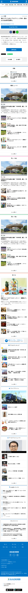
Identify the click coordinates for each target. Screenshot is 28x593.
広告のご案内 (4, 567)
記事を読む (14, 49)
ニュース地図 (3, 16)
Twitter (14, 555)
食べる (7, 4)
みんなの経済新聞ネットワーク (14, 579)
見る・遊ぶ (11, 4)
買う (15, 4)
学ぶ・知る (25, 4)
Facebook (10, 555)
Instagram (17, 555)
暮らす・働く (20, 4)
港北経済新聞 (14, 2)
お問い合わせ (4, 565)
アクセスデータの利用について (7, 563)
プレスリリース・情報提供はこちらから (9, 561)
